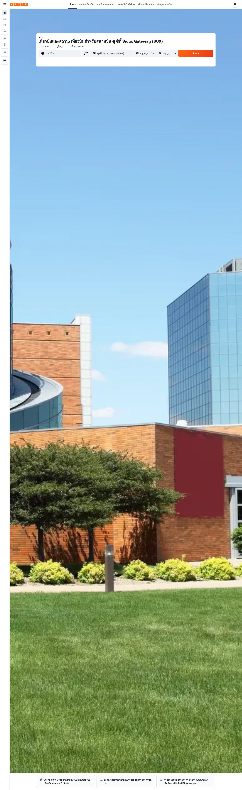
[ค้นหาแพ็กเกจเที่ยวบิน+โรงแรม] (4, 30)
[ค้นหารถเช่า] (4, 24)
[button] (5, 4)
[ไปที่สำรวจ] (4, 38)
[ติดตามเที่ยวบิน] (4, 44)
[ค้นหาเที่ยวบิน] (4, 13)
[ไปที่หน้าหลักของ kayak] (19, 4)
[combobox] (45, 46)
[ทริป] (4, 52)
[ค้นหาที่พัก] (4, 19)
